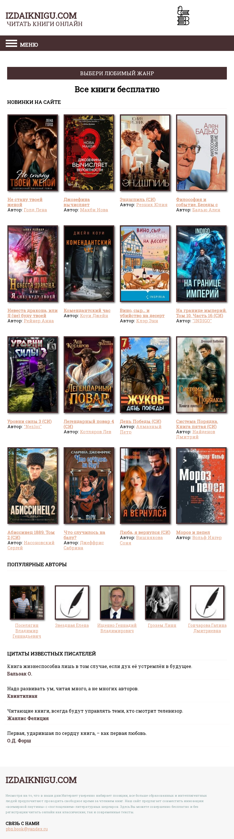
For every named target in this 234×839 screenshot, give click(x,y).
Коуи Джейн (94, 315)
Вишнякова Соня (141, 539)
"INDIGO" (202, 320)
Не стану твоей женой (25, 201)
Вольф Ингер (207, 537)
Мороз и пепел (193, 532)
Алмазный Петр (141, 429)
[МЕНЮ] (11, 44)
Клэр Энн (147, 320)
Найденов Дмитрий (195, 434)
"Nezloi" (33, 426)
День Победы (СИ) (140, 421)
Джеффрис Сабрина (84, 545)
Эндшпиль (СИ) (138, 199)
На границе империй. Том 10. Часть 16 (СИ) (201, 312)
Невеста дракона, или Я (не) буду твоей (32, 312)
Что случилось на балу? (84, 534)
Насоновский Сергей (31, 545)
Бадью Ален (206, 209)
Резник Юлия (152, 204)
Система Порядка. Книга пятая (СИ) (197, 423)
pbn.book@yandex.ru (27, 829)
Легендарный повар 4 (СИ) (89, 423)
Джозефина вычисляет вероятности (79, 204)
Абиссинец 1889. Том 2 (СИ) (31, 534)
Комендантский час (87, 310)
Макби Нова (94, 209)
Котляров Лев (95, 431)
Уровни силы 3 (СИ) (29, 421)
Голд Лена (35, 209)
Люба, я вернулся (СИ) (145, 532)
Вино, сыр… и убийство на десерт (142, 312)
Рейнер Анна (39, 320)
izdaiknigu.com (41, 15)
